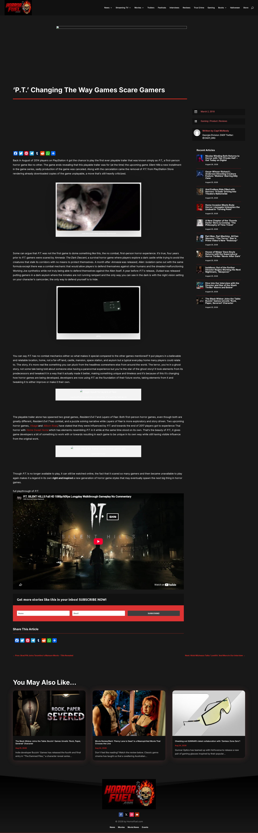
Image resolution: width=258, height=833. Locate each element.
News (107, 8)
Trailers (150, 8)
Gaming (211, 8)
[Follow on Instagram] (132, 814)
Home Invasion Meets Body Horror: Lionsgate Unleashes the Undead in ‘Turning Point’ (222, 207)
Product (213, 121)
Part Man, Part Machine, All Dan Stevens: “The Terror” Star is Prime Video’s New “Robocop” (221, 238)
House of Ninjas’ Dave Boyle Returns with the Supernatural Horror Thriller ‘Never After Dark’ (223, 254)
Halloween (235, 8)
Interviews (174, 8)
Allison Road (50, 425)
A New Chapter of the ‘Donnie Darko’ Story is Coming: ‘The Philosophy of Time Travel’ (221, 222)
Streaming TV (122, 8)
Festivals (162, 8)
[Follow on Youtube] (137, 814)
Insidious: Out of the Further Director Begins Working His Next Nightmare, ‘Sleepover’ (223, 269)
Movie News (133, 827)
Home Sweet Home (37, 430)
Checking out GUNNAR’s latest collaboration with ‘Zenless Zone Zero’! (207, 741)
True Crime (199, 8)
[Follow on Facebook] (121, 814)
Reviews (186, 8)
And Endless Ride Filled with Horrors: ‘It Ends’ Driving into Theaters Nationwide (220, 191)
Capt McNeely (221, 130)
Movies (138, 8)
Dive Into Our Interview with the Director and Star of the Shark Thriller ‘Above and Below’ (222, 285)
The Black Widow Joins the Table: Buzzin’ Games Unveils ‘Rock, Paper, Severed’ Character (223, 300)
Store (245, 8)
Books (221, 8)
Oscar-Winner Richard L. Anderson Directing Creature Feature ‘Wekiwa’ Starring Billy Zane (221, 174)
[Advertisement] (129, 65)
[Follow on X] (126, 814)
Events (145, 827)
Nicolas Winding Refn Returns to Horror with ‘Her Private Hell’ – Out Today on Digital (222, 158)
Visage (34, 425)
